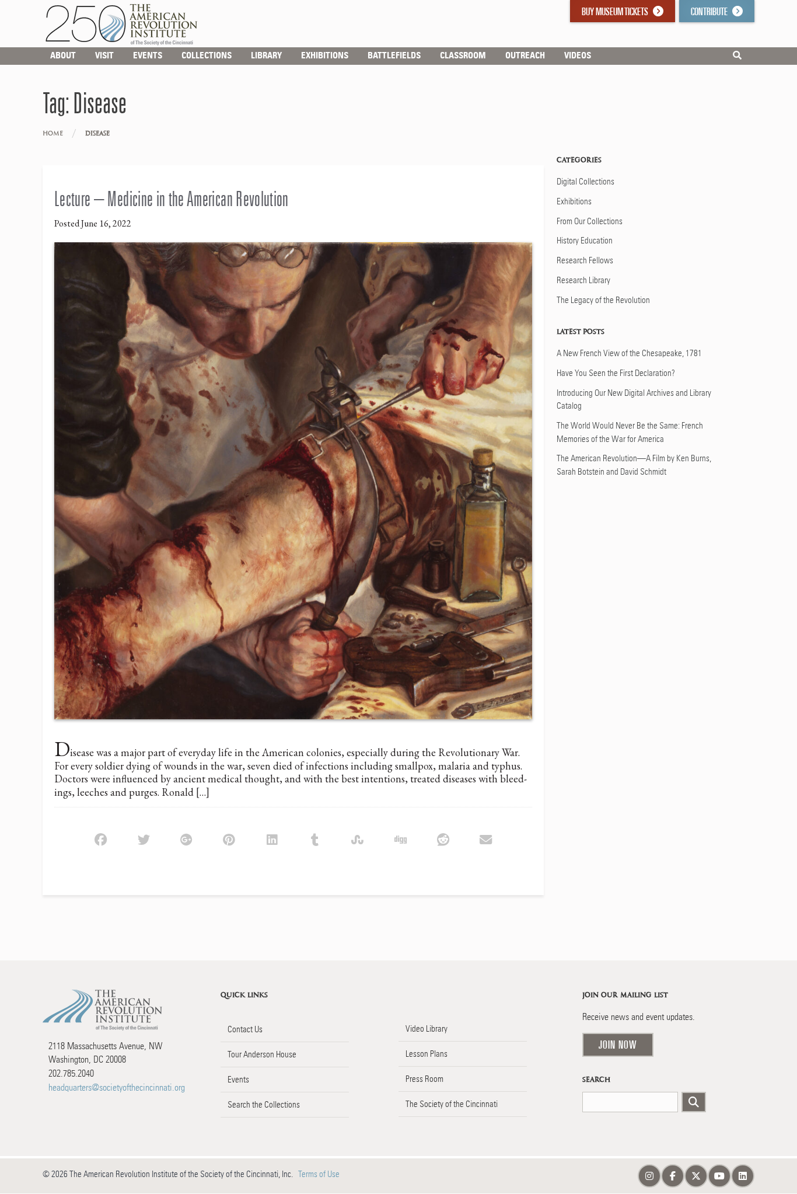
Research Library (583, 280)
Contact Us (245, 1029)
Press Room (424, 1079)
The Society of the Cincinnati (452, 1104)
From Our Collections (590, 221)
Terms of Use (319, 1174)
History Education (585, 240)
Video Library (427, 1029)
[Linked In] (271, 838)
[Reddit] (443, 838)
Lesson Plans (427, 1054)
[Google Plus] (186, 838)
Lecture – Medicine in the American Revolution (171, 199)
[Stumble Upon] (357, 838)
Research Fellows (585, 260)
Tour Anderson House (262, 1054)
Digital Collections (585, 181)
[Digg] (399, 838)
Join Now (618, 1044)
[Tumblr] (314, 838)
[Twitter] (143, 838)
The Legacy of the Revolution (603, 300)
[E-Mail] (485, 838)
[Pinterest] (229, 838)
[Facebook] (100, 838)
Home (53, 133)
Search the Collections (264, 1104)
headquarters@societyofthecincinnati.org (116, 1087)
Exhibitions (574, 201)
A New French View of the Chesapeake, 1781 (629, 353)
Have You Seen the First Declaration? (616, 373)
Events (238, 1079)
